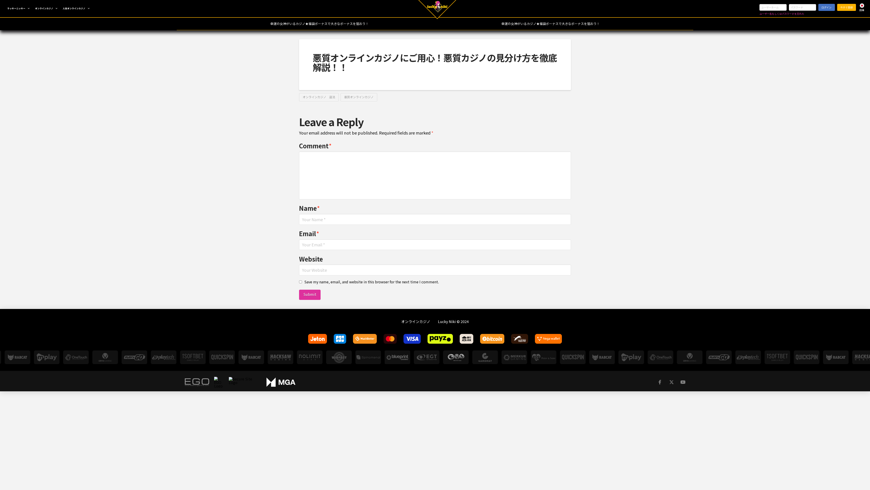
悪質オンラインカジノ (359, 97)
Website (311, 258)
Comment (315, 145)
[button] (861, 7)
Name (309, 208)
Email (309, 233)
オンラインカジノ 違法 (319, 97)
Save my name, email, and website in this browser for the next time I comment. (371, 281)
